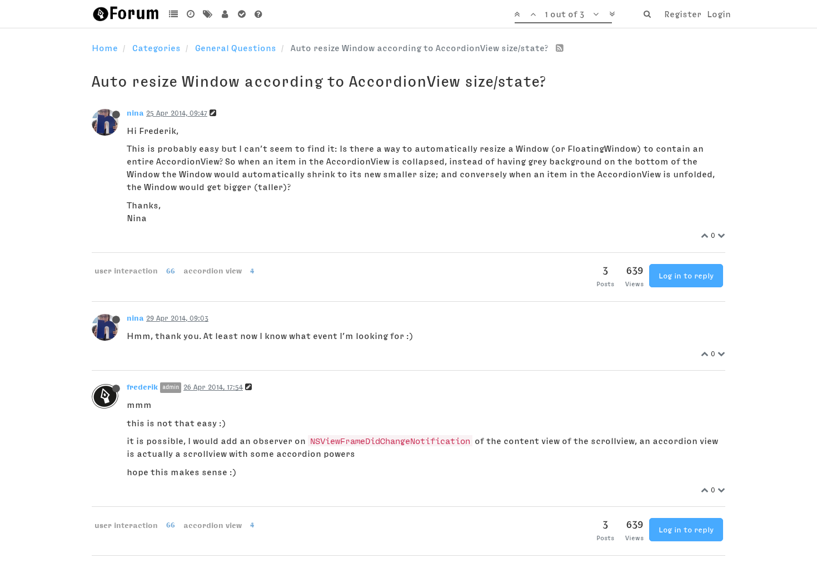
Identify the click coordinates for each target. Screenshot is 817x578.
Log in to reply (686, 276)
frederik (142, 387)
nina (135, 113)
